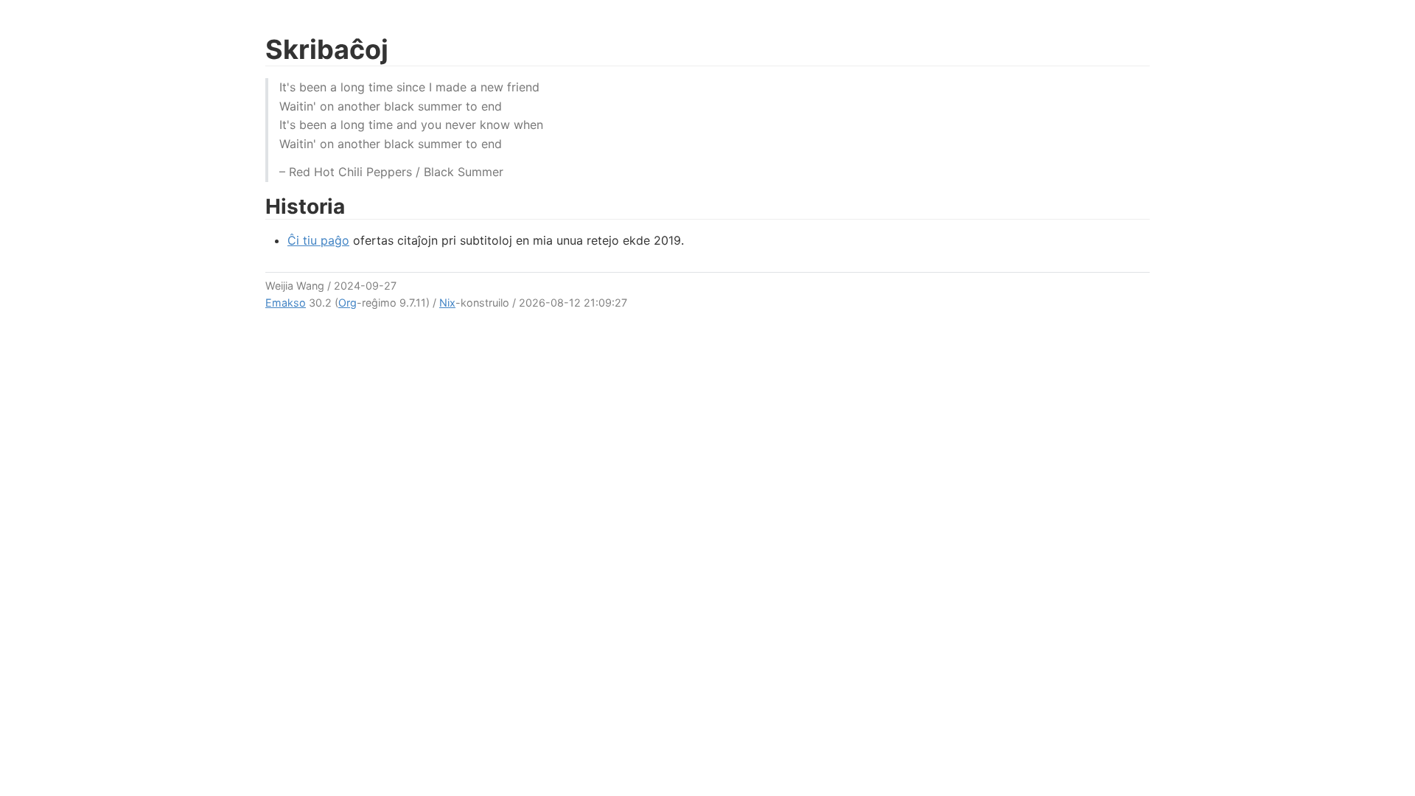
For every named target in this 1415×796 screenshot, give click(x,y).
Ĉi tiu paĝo (318, 240)
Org (347, 302)
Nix (447, 302)
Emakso (285, 302)
